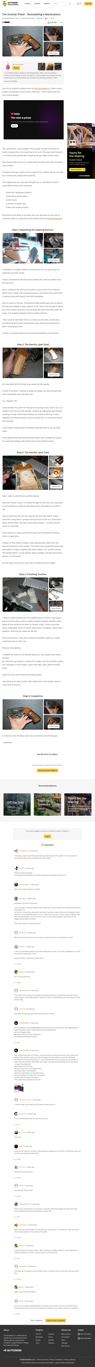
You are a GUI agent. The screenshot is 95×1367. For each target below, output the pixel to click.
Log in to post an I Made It (47, 770)
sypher (21, 1246)
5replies (18, 1238)
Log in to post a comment (56, 1320)
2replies (18, 1159)
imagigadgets (24, 990)
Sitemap (64, 1343)
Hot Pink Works (12, 81)
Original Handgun (42, 88)
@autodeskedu (86, 1338)
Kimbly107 (22, 933)
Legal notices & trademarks (64, 1363)
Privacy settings (70, 1360)
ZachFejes (22, 899)
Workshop (39, 1337)
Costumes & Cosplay (28, 18)
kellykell (22, 972)
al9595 (21, 1186)
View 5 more (53, 375)
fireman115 (22, 1114)
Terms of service (42, 1360)
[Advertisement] (81, 151)
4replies (18, 964)
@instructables (86, 1334)
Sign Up (88, 4)
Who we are (65, 1346)
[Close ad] (93, 125)
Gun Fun (22, 1167)
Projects (28, 4)
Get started (65, 1337)
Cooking (51, 1334)
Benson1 (22, 947)
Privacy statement (56, 1360)
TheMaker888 (24, 1023)
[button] (62, 22)
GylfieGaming (23, 851)
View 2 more (53, 53)
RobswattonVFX (24, 1204)
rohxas (21, 1301)
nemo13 (21, 868)
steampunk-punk (25, 1100)
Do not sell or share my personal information (38, 1363)
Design (38, 1340)
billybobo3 (22, 1266)
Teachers (47, 4)
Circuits (38, 1334)
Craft (17, 18)
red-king (22, 1132)
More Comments (36, 1320)
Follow (16, 68)
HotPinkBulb (8, 18)
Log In (79, 4)
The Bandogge (24, 885)
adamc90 (22, 1009)
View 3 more (56, 608)
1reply (18, 1042)
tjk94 (20, 1146)
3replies (18, 1178)
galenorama (23, 1225)
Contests (37, 4)
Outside (51, 1340)
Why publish (65, 1334)
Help (63, 1340)
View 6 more (53, 260)
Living (50, 1337)
